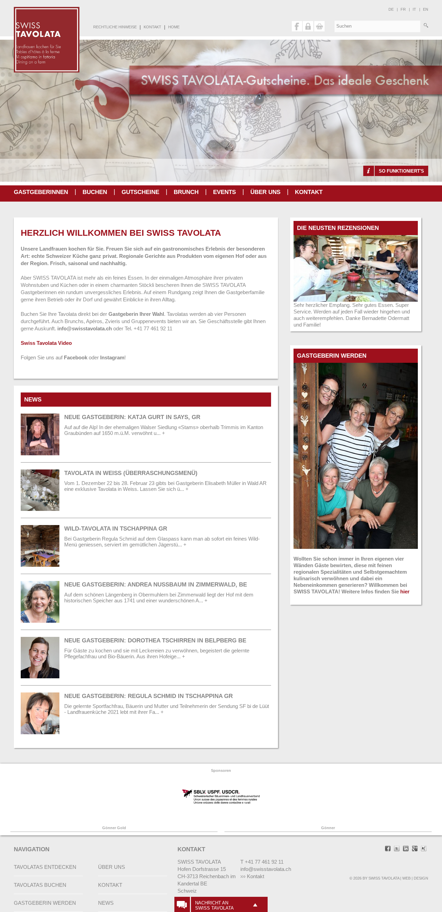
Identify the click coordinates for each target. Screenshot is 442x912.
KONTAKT (152, 27)
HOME (174, 27)
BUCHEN (95, 192)
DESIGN (421, 878)
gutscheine (140, 192)
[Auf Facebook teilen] (387, 849)
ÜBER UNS (265, 192)
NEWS (106, 903)
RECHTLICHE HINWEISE (115, 27)
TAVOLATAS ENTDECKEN (45, 867)
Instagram (112, 357)
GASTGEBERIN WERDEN (45, 903)
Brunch (186, 192)
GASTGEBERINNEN (41, 192)
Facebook (75, 357)
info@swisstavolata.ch (85, 328)
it (414, 9)
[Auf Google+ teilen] (414, 849)
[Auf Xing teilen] (423, 849)
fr (403, 9)
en (425, 9)
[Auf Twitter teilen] (396, 849)
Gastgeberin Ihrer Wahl (136, 314)
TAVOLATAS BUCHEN (40, 885)
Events (224, 192)
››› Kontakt (252, 876)
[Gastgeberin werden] (356, 366)
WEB (406, 878)
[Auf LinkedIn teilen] (405, 849)
